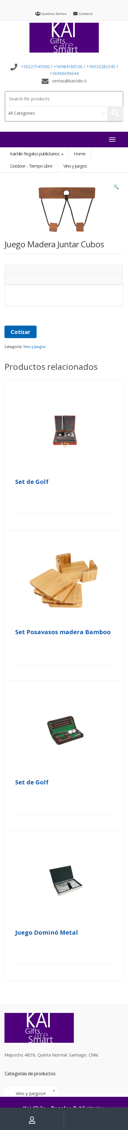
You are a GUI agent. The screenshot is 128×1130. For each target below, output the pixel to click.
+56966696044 (64, 73)
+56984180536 (68, 67)
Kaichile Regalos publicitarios (35, 154)
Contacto (85, 13)
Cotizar (20, 331)
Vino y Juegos (34, 346)
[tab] (63, 269)
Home (79, 154)
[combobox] (30, 1091)
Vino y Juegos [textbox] (29, 1093)
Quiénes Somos (53, 13)
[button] (116, 188)
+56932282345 (100, 67)
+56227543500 (35, 67)
